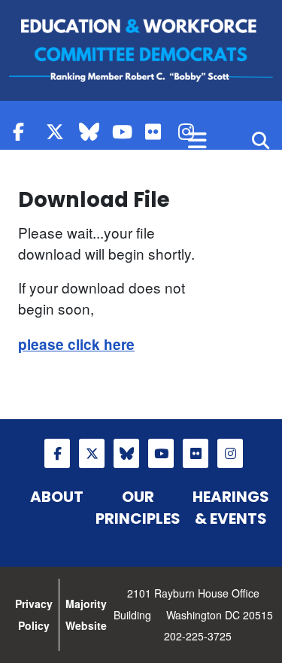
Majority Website (86, 614)
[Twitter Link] (58, 131)
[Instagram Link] (230, 453)
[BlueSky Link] (92, 131)
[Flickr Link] (158, 131)
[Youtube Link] (125, 131)
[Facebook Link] (25, 131)
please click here (76, 344)
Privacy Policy (34, 614)
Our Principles (138, 507)
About (56, 496)
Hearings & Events (231, 507)
